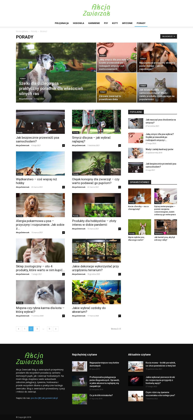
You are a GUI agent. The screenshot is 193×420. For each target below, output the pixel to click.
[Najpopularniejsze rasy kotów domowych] (79, 366)
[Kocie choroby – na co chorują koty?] (139, 196)
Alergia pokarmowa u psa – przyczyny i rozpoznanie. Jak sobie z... (40, 224)
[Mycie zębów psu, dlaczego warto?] (139, 227)
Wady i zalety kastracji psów (159, 149)
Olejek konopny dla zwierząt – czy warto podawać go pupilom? (95, 181)
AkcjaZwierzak (25, 99)
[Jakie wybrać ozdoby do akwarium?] (96, 292)
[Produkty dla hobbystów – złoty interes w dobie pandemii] (96, 205)
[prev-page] (18, 328)
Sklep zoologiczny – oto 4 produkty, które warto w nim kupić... (40, 268)
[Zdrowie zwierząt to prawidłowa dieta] (117, 88)
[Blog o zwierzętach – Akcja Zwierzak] (96, 10)
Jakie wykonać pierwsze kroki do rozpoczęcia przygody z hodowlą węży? (160, 380)
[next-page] (55, 328)
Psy (106, 23)
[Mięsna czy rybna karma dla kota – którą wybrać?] (40, 292)
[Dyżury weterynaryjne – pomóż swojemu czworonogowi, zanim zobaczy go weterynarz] (165, 196)
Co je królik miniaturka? (101, 395)
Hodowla (78, 23)
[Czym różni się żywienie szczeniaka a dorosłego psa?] (135, 396)
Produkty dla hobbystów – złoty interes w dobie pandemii (94, 222)
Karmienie (94, 23)
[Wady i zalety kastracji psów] (135, 153)
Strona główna (22, 31)
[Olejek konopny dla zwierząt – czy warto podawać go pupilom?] (96, 163)
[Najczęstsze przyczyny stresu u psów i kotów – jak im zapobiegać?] (157, 57)
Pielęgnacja (62, 23)
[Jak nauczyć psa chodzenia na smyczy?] (135, 123)
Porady (141, 23)
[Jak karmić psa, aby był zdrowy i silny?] (165, 227)
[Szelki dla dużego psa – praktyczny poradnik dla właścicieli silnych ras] (56, 77)
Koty (115, 23)
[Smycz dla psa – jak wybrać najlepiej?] (96, 122)
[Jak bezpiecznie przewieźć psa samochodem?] (40, 122)
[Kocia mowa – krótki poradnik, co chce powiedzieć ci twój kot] (135, 366)
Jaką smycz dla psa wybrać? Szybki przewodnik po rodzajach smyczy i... (160, 137)
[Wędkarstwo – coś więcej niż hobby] (40, 163)
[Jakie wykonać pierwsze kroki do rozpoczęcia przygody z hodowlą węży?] (135, 381)
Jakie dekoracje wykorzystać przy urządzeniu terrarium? (95, 268)
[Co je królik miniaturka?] (79, 399)
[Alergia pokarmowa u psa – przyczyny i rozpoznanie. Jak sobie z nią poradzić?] (40, 205)
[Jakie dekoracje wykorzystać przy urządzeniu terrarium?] (96, 250)
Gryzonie (127, 23)
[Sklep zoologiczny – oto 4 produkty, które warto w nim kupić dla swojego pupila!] (40, 250)
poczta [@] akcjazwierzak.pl (44, 398)
